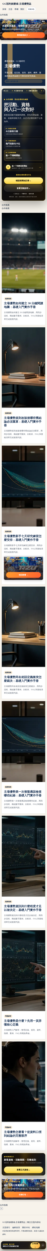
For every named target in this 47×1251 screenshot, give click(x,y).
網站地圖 (36, 1227)
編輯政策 (16, 1227)
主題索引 (6, 1227)
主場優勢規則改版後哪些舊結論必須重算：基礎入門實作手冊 (23, 421)
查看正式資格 (23, 1170)
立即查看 (35, 1245)
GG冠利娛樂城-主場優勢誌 (16, 3)
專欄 (16, 9)
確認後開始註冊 (23, 181)
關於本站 (26, 1227)
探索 (4, 9)
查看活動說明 (23, 188)
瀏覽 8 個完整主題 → (13, 81)
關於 (22, 9)
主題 (10, 9)
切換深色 (31, 9)
